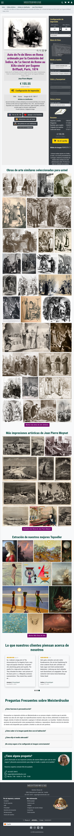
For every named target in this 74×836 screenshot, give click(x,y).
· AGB (4, 805)
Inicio (3, 7)
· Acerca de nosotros (8, 815)
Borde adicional (54, 33)
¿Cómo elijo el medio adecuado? (16, 737)
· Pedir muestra (31, 812)
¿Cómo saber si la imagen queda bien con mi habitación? (25, 731)
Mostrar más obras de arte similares (37, 425)
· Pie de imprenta (7, 803)
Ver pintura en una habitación (26, 124)
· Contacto (6, 801)
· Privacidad (6, 808)
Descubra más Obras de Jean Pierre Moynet (37, 529)
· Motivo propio (31, 801)
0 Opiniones (29, 127)
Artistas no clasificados (24, 7)
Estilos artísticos (11, 7)
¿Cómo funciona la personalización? (18, 709)
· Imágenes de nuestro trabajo (35, 808)
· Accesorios (30, 810)
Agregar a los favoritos (34, 115)
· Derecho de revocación (9, 810)
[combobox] (60, 35)
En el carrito (61, 141)
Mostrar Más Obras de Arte (37, 635)
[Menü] (2, 2)
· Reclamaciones (7, 812)
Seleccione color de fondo (26, 119)
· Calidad (29, 805)
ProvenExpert (16, 682)
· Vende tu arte (30, 803)
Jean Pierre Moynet (37, 7)
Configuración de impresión (26, 90)
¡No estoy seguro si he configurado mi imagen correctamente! (27, 744)
